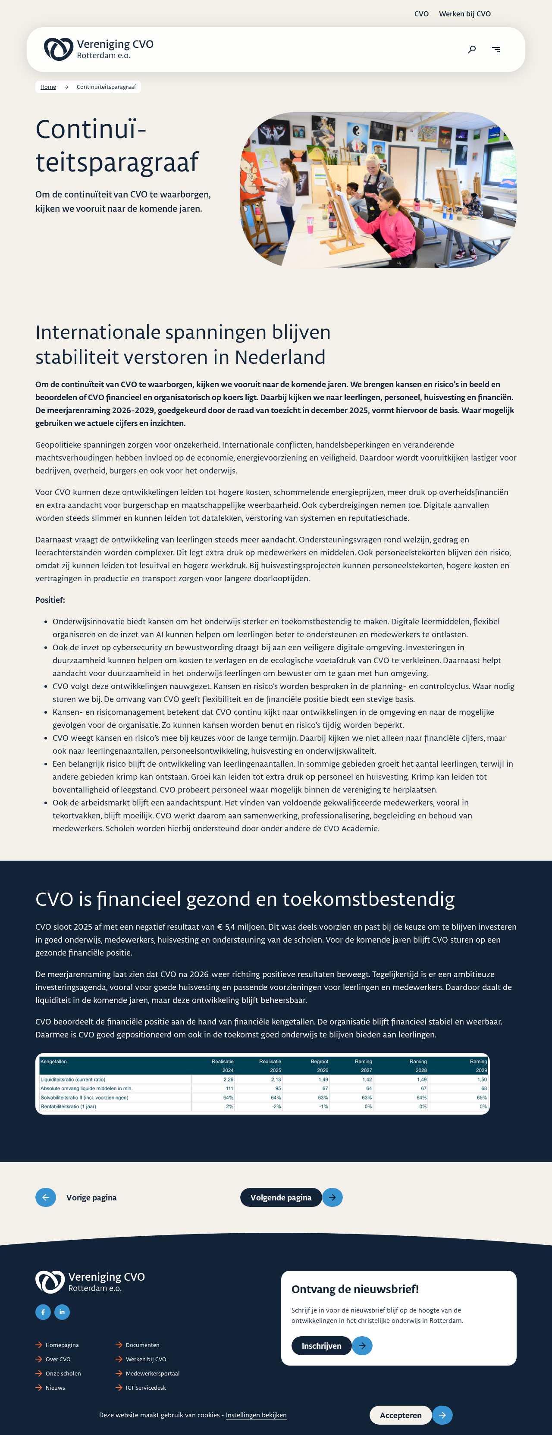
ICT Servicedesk (146, 1387)
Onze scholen (63, 1373)
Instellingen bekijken (256, 1414)
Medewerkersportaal (153, 1373)
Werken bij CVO (465, 13)
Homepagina (62, 1344)
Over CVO (58, 1359)
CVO (421, 13)
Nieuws (55, 1387)
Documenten (143, 1344)
